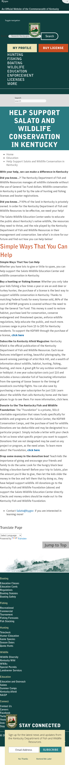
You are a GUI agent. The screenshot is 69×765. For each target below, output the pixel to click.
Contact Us (6, 706)
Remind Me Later (44, 758)
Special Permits (8, 667)
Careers (4, 709)
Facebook (5, 713)
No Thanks (23, 758)
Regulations (6, 590)
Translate (22, 538)
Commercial (6, 611)
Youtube (4, 720)
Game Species (7, 639)
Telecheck (5, 632)
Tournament (6, 615)
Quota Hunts (6, 646)
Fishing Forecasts (9, 618)
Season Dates (7, 642)
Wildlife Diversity (9, 657)
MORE (12, 84)
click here (18, 335)
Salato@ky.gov (25, 511)
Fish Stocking (7, 621)
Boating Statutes (9, 593)
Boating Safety (8, 597)
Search (4, 36)
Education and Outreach (13, 682)
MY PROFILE (22, 48)
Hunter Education (9, 636)
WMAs (3, 664)
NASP (3, 695)
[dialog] (35, 739)
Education (12, 158)
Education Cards (8, 587)
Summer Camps (8, 688)
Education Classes (9, 583)
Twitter (4, 716)
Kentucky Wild (7, 660)
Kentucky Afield (8, 692)
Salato (3, 685)
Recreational (7, 608)
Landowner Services (11, 670)
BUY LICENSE (53, 48)
